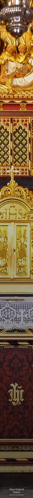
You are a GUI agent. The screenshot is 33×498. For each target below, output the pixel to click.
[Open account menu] (28, 2)
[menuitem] (8, 1)
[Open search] (27, 2)
